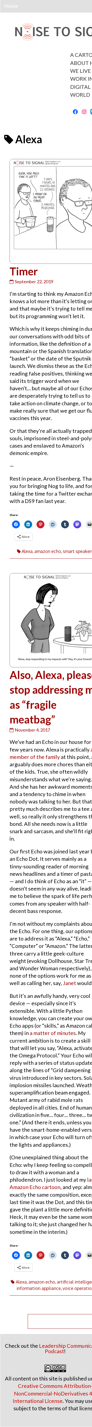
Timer (24, 271)
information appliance (38, 1288)
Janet (69, 983)
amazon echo (47, 551)
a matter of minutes (53, 1033)
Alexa (27, 551)
